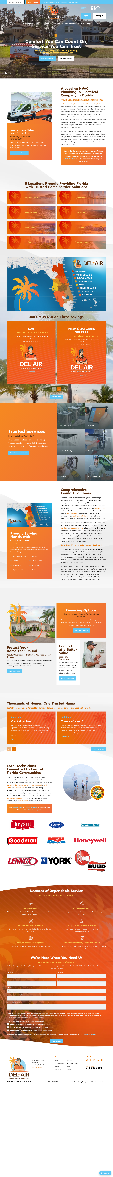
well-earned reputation (15, 798)
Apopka (34, 556)
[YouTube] (22, 12)
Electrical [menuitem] (57, 23)
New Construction (72, 1063)
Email (58, 980)
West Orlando (19, 788)
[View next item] (59, 389)
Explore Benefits (14, 671)
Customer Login (99, 16)
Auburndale (17, 565)
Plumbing (58, 1069)
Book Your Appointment (18, 453)
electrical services (77, 528)
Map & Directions (37, 1067)
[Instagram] (15, 12)
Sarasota (25, 785)
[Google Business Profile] (8, 12)
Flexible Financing (66, 58)
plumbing (64, 528)
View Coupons (56, 397)
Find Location (33, 2)
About (68, 1066)
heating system (71, 513)
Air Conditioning (59, 1063)
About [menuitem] (88, 23)
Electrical (69, 1060)
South (9, 788)
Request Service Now (19, 153)
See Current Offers (67, 678)
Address (9, 987)
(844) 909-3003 (17, 807)
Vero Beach (38, 785)
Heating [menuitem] (39, 23)
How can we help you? (13, 1002)
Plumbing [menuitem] (48, 23)
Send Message (56, 1041)
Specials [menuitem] (81, 23)
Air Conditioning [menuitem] (28, 23)
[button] (10, 73)
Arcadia (15, 561)
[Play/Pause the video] (6, 73)
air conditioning (99, 508)
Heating (57, 1066)
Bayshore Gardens (19, 570)
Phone (9, 980)
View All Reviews (98, 749)
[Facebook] (11, 12)
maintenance (24, 801)
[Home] (54, 12)
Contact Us (70, 1069)
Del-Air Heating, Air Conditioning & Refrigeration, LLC (81, 104)
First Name (10, 972)
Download (32, 371)
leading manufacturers (80, 516)
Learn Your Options (81, 630)
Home (56, 1060)
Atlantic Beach (37, 561)
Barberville (35, 565)
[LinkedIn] (19, 12)
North (45, 785)
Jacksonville (17, 785)
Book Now (86, 16)
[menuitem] (74, 1082)
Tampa (31, 785)
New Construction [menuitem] (69, 23)
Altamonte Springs (19, 556)
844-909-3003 (96, 8)
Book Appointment (47, 58)
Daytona (10, 785)
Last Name (60, 972)
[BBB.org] (26, 12)
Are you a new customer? (14, 995)
